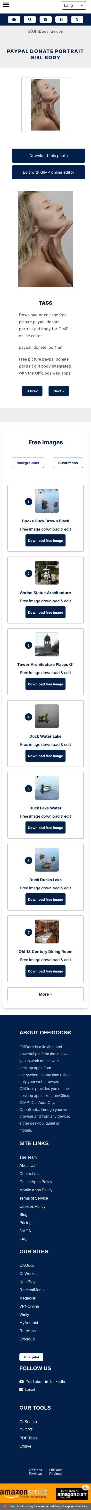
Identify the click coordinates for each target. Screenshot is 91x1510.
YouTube (33, 1381)
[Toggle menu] (6, 5)
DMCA (25, 1231)
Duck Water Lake (45, 736)
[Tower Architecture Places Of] (48, 655)
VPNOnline (29, 1306)
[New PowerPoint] (77, 19)
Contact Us (29, 1174)
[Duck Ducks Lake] (48, 870)
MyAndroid (28, 1323)
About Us (27, 1165)
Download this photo (48, 155)
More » (45, 994)
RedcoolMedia (32, 1290)
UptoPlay (27, 1282)
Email (30, 1389)
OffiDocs (26, 1265)
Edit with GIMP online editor (48, 172)
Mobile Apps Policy (35, 1190)
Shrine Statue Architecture (45, 592)
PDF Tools (28, 1438)
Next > (58, 391)
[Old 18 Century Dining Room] (48, 942)
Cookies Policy (32, 1206)
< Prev (32, 391)
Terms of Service (33, 1198)
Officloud (27, 1339)
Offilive (25, 1446)
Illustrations (68, 463)
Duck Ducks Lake (45, 879)
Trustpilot (31, 1357)
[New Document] (46, 19)
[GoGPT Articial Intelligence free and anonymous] (14, 19)
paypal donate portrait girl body (45, 54)
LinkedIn (57, 1381)
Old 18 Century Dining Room (46, 951)
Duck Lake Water (45, 808)
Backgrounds (28, 463)
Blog (23, 1215)
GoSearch (28, 1422)
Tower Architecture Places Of (45, 664)
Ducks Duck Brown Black (45, 521)
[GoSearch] (30, 19)
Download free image (45, 540)
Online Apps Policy (35, 1182)
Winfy (24, 1315)
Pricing (25, 1223)
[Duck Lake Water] (48, 798)
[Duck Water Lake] (48, 726)
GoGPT (26, 1430)
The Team (28, 1157)
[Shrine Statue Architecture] (48, 583)
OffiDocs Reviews (35, 1472)
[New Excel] (61, 19)
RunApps (27, 1331)
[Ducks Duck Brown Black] (48, 511)
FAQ (23, 1239)
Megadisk (27, 1298)
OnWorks (27, 1274)
